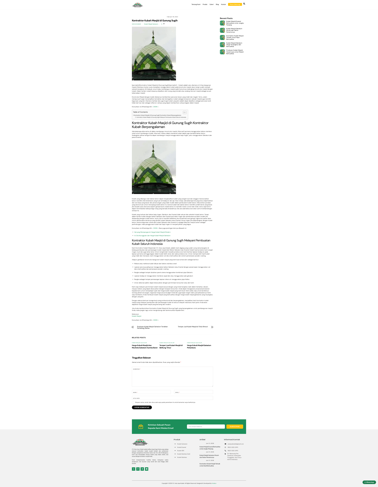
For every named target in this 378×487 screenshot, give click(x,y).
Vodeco (214, 483)
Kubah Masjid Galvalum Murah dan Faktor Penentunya (234, 30)
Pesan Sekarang (235, 4)
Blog (217, 4)
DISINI (155, 107)
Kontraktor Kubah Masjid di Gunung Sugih (154, 20)
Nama (135, 392)
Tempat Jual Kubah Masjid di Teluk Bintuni (193, 326)
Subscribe (235, 426)
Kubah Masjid (136, 316)
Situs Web (136, 398)
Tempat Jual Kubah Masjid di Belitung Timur (171, 346)
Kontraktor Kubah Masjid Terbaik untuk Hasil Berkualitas (234, 37)
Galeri (212, 4)
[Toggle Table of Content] (183, 112)
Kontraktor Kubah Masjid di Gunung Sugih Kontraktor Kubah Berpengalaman (157, 115)
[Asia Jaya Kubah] (137, 6)
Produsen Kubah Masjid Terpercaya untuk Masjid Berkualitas (234, 52)
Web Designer (136, 24)
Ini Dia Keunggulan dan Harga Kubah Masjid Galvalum (152, 236)
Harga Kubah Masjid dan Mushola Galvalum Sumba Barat (145, 346)
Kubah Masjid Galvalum (151, 24)
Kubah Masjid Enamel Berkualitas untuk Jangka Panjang (235, 23)
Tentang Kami (196, 4)
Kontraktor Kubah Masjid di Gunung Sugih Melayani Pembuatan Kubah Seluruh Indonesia (161, 117)
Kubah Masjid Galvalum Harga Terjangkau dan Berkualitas (234, 44)
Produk (205, 4)
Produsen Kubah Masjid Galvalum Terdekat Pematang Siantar (152, 327)
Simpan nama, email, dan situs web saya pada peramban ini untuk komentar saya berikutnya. (165, 402)
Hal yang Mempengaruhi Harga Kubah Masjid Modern (152, 232)
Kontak (223, 4)
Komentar (137, 369)
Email (177, 392)
